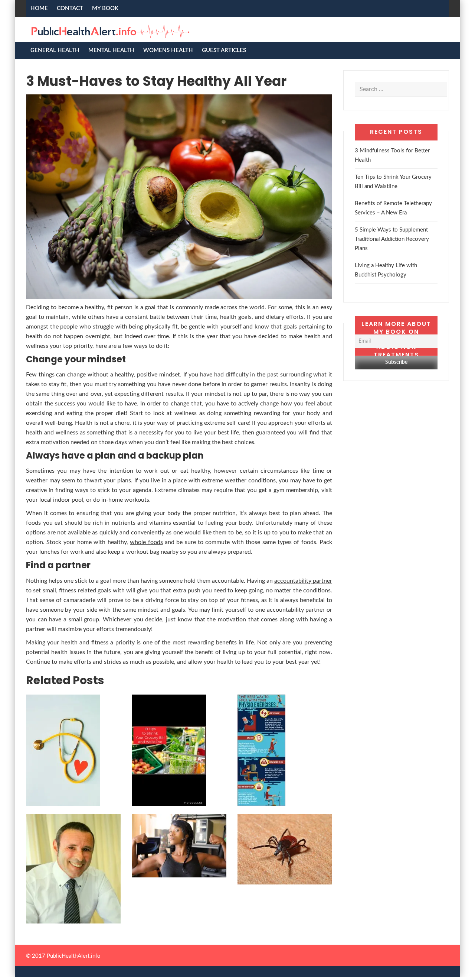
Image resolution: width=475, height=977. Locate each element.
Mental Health (111, 50)
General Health (54, 50)
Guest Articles (224, 50)
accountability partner (303, 581)
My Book (105, 8)
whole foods (146, 542)
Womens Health (168, 50)
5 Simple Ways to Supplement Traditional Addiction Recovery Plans (392, 239)
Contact (70, 8)
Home (39, 8)
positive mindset (158, 375)
